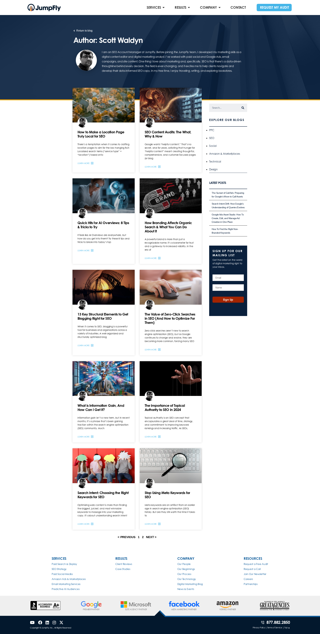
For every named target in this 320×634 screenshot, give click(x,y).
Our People (184, 564)
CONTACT (238, 7)
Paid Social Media (62, 574)
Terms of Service (274, 627)
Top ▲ (287, 627)
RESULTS (180, 7)
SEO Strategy (59, 569)
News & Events (185, 589)
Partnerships (251, 584)
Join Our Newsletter (255, 574)
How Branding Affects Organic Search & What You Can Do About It (168, 227)
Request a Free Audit (256, 564)
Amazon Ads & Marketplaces (69, 579)
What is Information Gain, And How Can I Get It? (101, 407)
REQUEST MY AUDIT (274, 7)
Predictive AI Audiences (66, 589)
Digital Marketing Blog (190, 584)
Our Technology (186, 579)
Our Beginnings (186, 569)
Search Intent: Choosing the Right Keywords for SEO (103, 495)
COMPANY (208, 7)
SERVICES (154, 7)
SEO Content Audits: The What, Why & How (168, 134)
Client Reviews (123, 564)
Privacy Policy (259, 627)
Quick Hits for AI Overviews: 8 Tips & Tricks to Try (103, 225)
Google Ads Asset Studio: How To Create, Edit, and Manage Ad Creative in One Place (228, 218)
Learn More (84, 163)
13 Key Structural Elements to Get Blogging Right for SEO (103, 316)
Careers (248, 579)
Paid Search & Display (64, 564)
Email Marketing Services (66, 584)
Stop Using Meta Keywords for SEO (167, 495)
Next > (151, 537)
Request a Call (252, 569)
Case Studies (122, 569)
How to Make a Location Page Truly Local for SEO (101, 134)
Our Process (184, 574)
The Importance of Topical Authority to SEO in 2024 (165, 407)
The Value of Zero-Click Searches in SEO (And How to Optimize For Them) (170, 318)
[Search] (243, 108)
